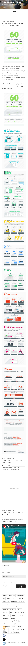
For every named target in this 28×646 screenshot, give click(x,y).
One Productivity (8, 88)
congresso (14, 601)
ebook (18, 604)
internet (17, 612)
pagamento (6, 618)
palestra (13, 618)
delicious (5, 604)
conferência (6, 601)
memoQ (14, 615)
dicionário (12, 604)
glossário (5, 609)
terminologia (18, 623)
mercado (20, 615)
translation (12, 629)
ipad (22, 612)
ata (4, 598)
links (4, 615)
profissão (14, 621)
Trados (13, 626)
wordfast (16, 632)
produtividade (6, 621)
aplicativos (12, 595)
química (5, 623)
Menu (14, 11)
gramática (5, 612)
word (11, 632)
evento (10, 607)
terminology (6, 626)
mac (8, 615)
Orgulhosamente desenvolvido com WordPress (13, 642)
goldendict (13, 609)
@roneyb (6, 565)
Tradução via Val (12, 2)
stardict (11, 623)
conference (20, 598)
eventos (16, 607)
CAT (14, 598)
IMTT (11, 612)
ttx (18, 629)
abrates (5, 595)
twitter (22, 629)
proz (20, 621)
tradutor (19, 626)
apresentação (20, 595)
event (4, 607)
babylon (9, 598)
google (19, 609)
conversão (21, 601)
